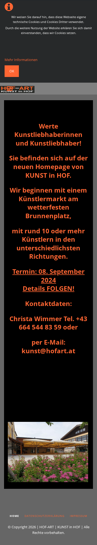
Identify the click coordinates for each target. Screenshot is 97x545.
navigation (9, 88)
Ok (11, 71)
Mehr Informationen (21, 59)
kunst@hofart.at (48, 350)
